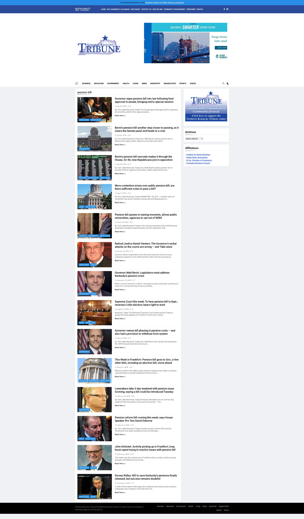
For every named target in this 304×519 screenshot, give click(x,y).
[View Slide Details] (185, 43)
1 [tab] (177, 64)
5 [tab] (195, 64)
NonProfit (155, 83)
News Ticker (84, 120)
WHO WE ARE (158, 9)
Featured (82, 178)
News (144, 83)
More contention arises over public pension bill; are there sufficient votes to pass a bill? (144, 187)
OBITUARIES (135, 9)
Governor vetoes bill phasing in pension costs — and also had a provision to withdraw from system (145, 332)
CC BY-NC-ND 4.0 (95, 510)
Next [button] (224, 63)
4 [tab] (191, 64)
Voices (193, 83)
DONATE (200, 9)
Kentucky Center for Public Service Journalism (164, 2)
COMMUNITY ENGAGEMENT (174, 9)
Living (135, 83)
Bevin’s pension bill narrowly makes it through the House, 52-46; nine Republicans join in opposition (144, 158)
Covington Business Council (198, 163)
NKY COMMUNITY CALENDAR (118, 9)
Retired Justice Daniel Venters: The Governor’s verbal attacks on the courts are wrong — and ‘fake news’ (146, 245)
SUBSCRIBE (190, 9)
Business (86, 83)
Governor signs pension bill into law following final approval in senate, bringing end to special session (144, 100)
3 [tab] (186, 64)
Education (99, 83)
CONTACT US (146, 9)
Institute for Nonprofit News (198, 155)
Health (126, 83)
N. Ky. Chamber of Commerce (199, 160)
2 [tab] (182, 64)
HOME (103, 9)
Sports (182, 83)
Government (113, 83)
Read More (119, 115)
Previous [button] (146, 63)
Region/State (170, 83)
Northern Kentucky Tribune (85, 507)
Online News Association (197, 157)
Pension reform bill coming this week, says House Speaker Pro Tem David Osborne (144, 419)
